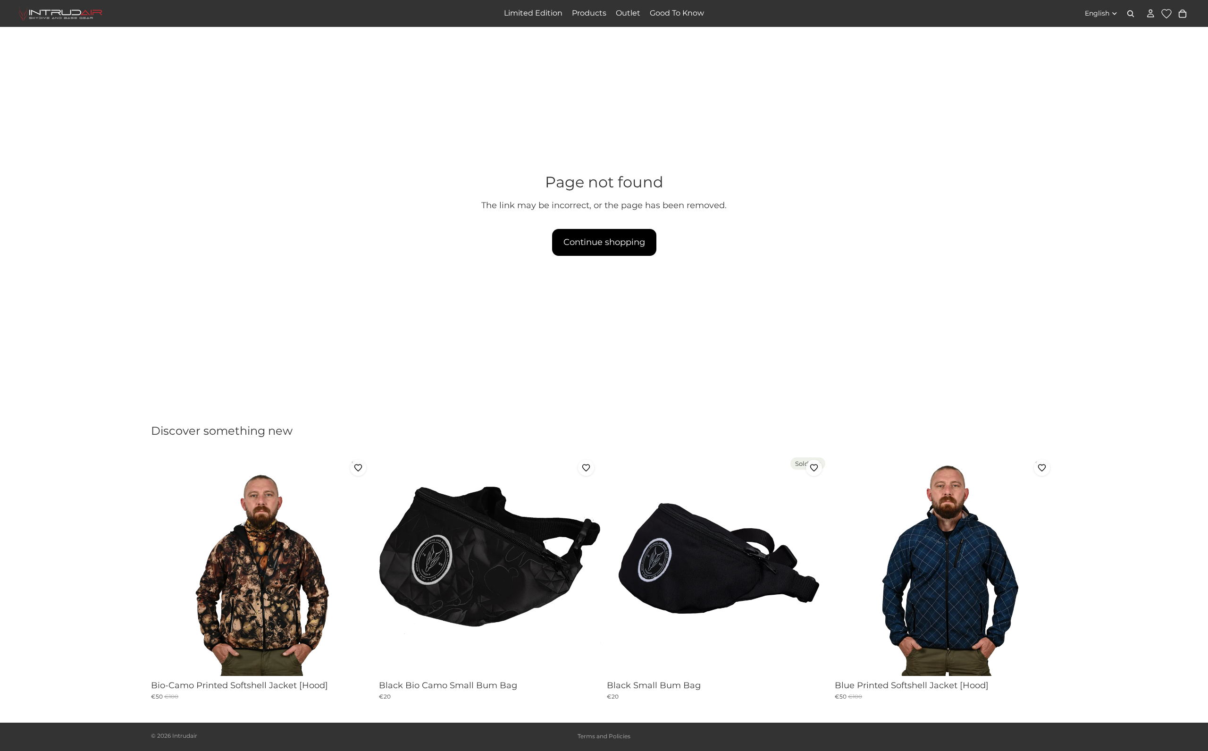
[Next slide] (359, 564)
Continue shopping (604, 242)
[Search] (1130, 13)
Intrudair (184, 735)
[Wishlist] (1166, 13)
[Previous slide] (165, 564)
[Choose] (358, 661)
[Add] (586, 661)
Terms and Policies (604, 736)
